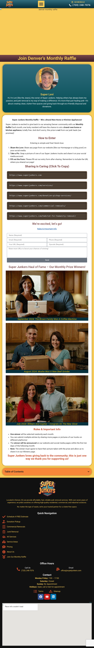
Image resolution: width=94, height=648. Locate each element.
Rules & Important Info (47, 229)
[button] (41, 4)
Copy (84, 173)
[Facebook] (41, 597)
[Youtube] (47, 597)
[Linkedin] (53, 597)
